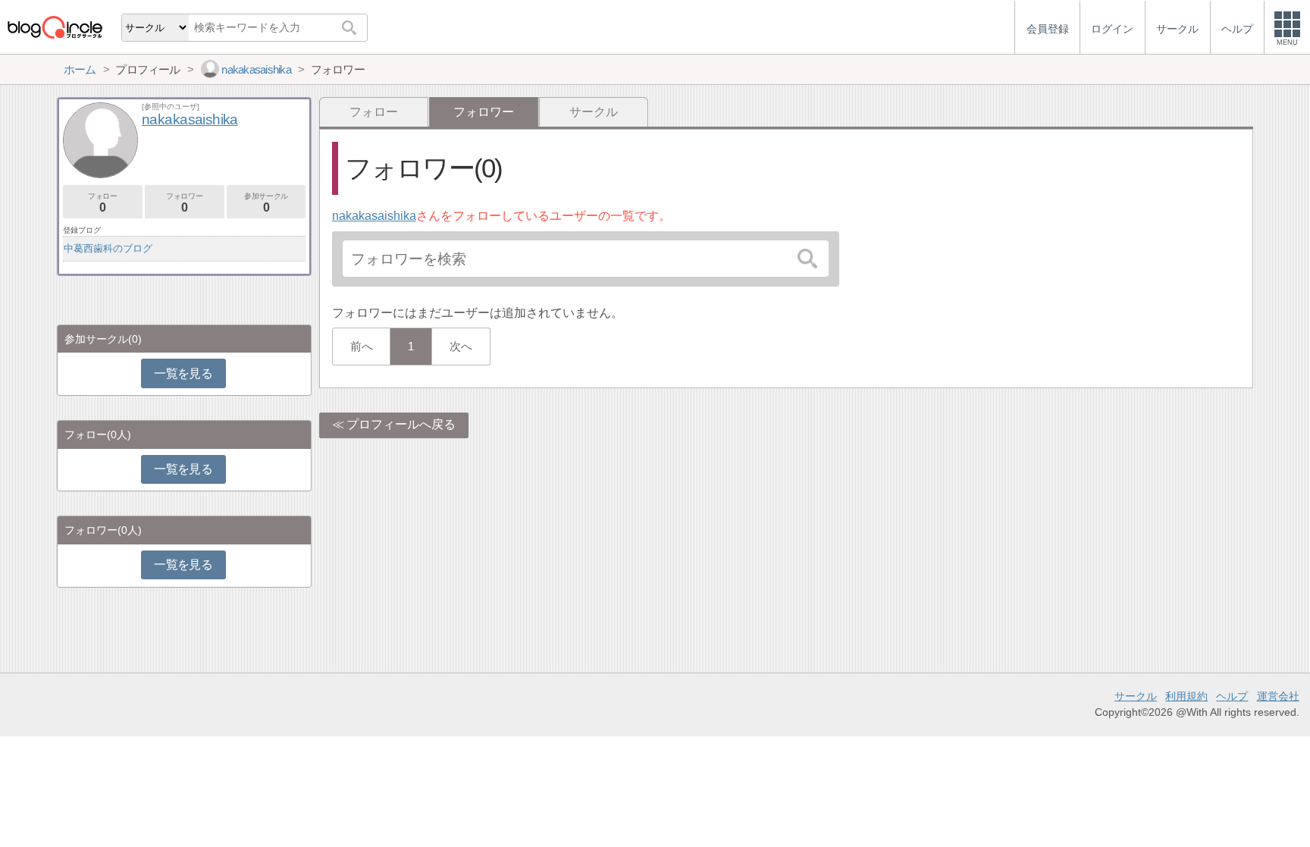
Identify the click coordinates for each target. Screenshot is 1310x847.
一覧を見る (183, 373)
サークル (593, 111)
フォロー (373, 111)
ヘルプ (1232, 696)
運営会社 (1278, 696)
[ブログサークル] (54, 27)
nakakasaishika (374, 215)
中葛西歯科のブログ (108, 248)
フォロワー (184, 203)
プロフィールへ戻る (401, 424)
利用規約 (1186, 696)
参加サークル (266, 203)
